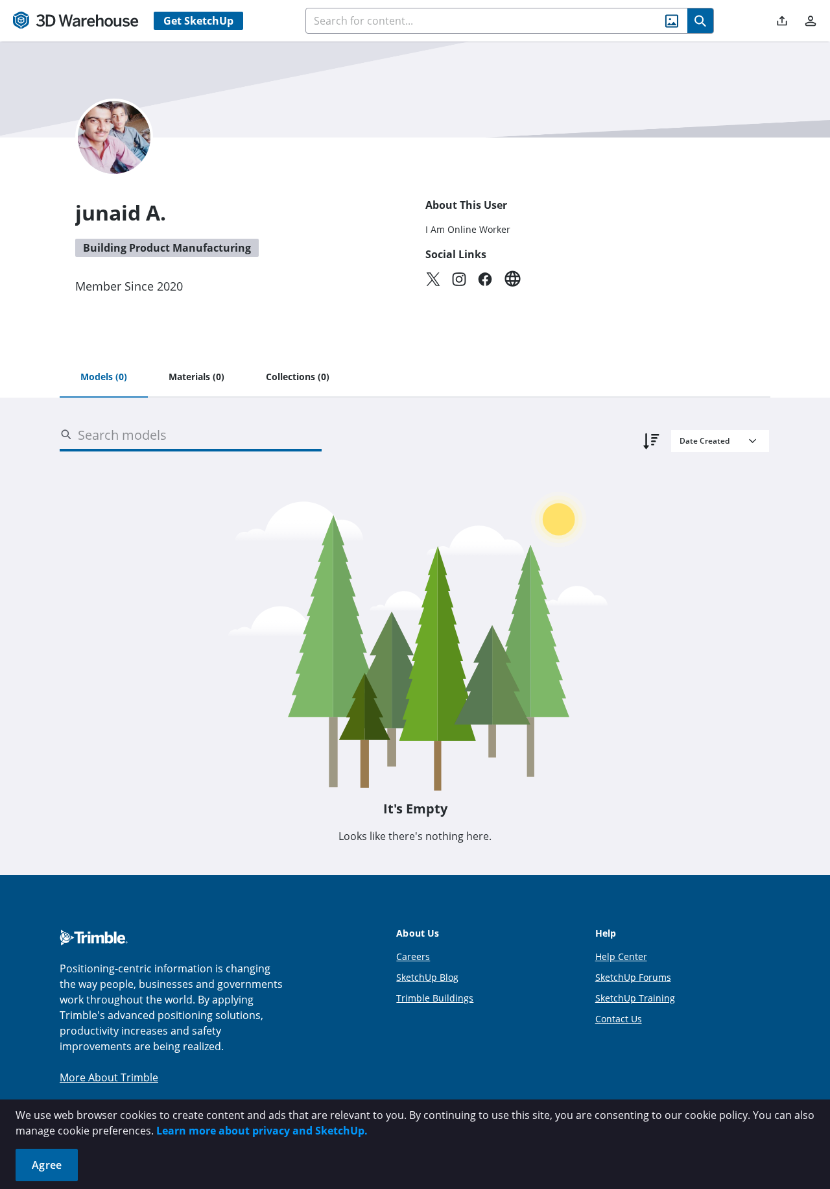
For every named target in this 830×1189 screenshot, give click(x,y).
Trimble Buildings (434, 998)
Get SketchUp (198, 21)
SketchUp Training (635, 998)
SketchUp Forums (633, 977)
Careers (413, 956)
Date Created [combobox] (704, 440)
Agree (47, 1165)
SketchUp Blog (427, 977)
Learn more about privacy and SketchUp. (262, 1130)
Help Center (621, 956)
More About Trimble (109, 1077)
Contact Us (618, 1019)
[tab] (104, 377)
